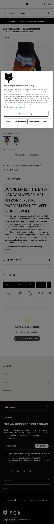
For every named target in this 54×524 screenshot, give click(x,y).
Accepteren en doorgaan (38, 121)
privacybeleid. (20, 107)
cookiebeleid (9, 107)
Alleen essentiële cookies (16, 121)
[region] (27, 99)
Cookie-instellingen (26, 114)
